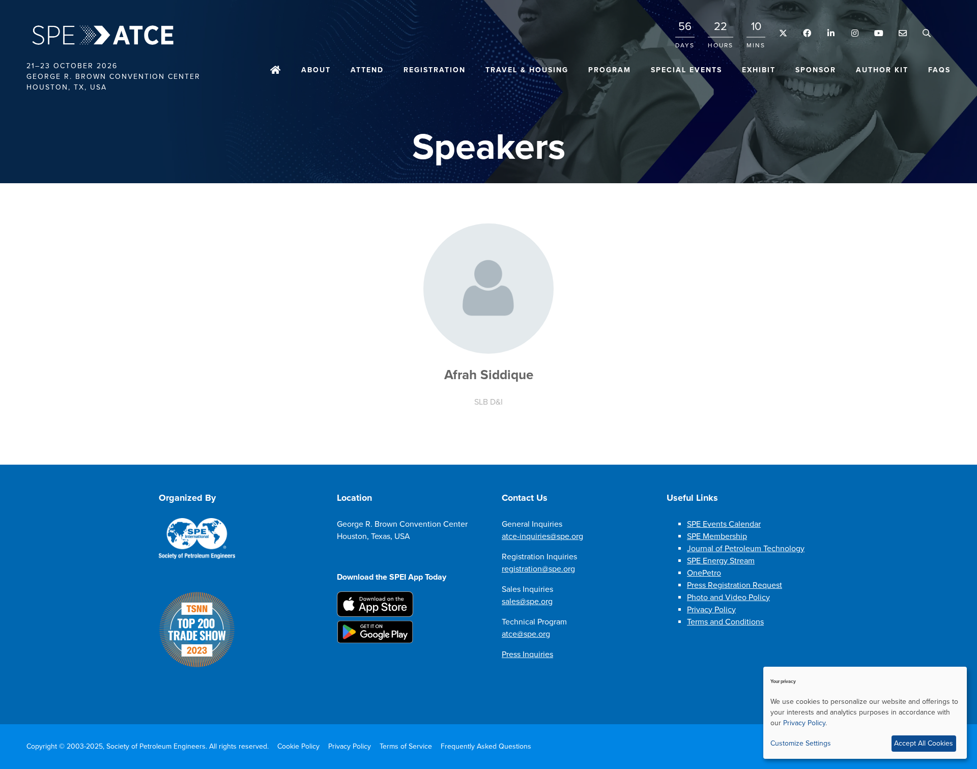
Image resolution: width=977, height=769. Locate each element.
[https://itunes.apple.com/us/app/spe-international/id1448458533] (375, 614)
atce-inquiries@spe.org (542, 536)
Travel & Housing (526, 70)
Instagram (855, 33)
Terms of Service (406, 746)
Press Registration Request (734, 585)
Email (902, 33)
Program (609, 70)
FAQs (939, 70)
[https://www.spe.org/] (197, 557)
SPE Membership (717, 536)
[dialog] (865, 713)
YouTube (878, 33)
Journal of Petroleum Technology (745, 549)
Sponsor (815, 70)
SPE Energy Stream (721, 561)
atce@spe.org (526, 634)
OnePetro (704, 573)
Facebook (807, 33)
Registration (435, 70)
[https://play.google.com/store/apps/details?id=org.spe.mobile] (375, 641)
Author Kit (882, 70)
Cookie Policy (298, 746)
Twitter (783, 33)
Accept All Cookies (923, 743)
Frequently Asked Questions (486, 746)
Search (926, 33)
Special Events (686, 70)
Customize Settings (800, 743)
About (316, 70)
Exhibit (758, 70)
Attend (367, 70)
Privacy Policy (711, 610)
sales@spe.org (527, 601)
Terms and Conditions (725, 622)
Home (275, 70)
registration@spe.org (538, 569)
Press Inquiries (527, 654)
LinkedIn (831, 33)
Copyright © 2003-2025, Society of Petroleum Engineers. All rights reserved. (147, 746)
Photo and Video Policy (728, 597)
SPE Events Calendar (724, 524)
